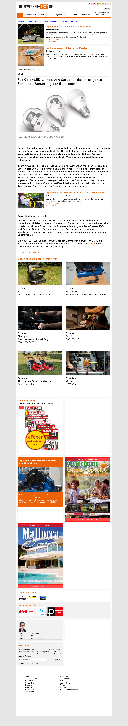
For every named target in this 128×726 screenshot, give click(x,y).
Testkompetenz (31, 678)
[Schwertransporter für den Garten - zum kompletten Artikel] (32, 201)
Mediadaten (64, 678)
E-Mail (33, 636)
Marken (49, 14)
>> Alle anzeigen (52, 41)
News (20, 15)
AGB (62, 681)
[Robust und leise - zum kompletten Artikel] (32, 56)
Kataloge (28, 687)
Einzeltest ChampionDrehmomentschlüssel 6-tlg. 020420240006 (33, 338)
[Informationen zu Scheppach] (43, 598)
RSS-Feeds (29, 689)
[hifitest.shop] (59, 617)
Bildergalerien (30, 685)
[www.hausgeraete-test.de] (42, 617)
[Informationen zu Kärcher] (33, 598)
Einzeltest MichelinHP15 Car (71, 381)
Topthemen (29, 691)
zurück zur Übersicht (30, 252)
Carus (92, 243)
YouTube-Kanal (98, 14)
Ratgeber (67, 14)
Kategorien (58, 14)
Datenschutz (65, 683)
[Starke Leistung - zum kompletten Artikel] (32, 34)
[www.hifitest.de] (32, 617)
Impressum (64, 676)
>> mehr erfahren (26, 452)
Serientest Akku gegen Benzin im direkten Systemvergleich (35, 381)
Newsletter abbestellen (29, 663)
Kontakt (63, 687)
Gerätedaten (30, 683)
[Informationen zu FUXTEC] (23, 598)
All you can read (84, 14)
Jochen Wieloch (35, 633)
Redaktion (29, 681)
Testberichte (29, 14)
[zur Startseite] (38, 6)
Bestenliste (39, 14)
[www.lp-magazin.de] (51, 617)
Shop (75, 14)
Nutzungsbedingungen (69, 689)
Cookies (63, 685)
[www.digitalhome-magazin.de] (23, 617)
